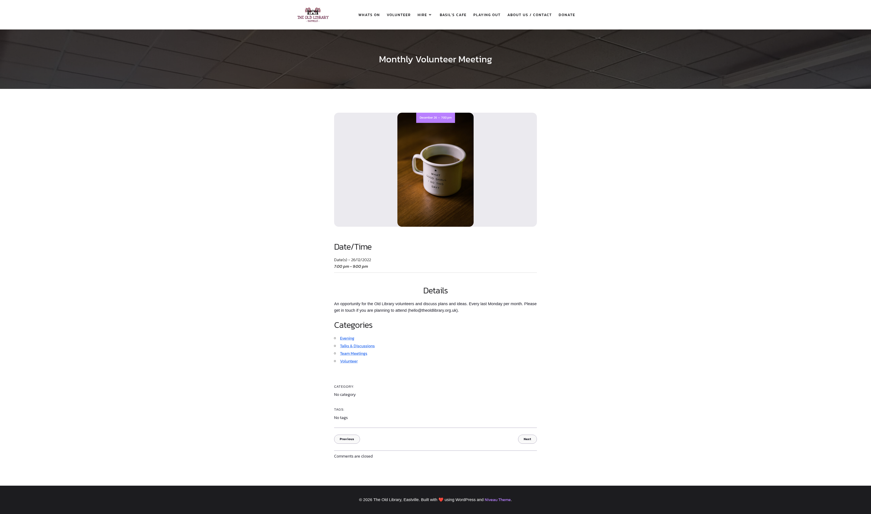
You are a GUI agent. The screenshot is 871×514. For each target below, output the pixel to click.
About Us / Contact (529, 14)
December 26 (428, 117)
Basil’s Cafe (453, 14)
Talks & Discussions (357, 346)
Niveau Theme (498, 500)
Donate (567, 14)
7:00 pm (446, 117)
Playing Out (487, 14)
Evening (347, 338)
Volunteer (399, 14)
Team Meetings (353, 353)
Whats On (369, 14)
